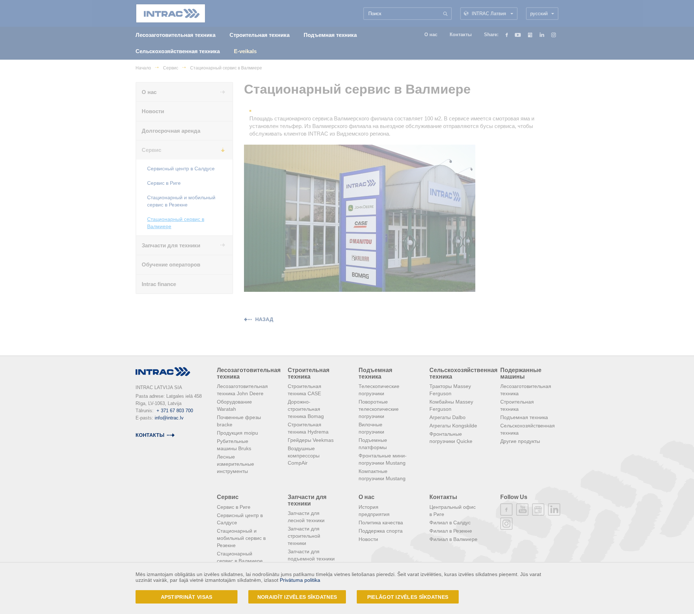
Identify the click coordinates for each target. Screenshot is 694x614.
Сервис (228, 497)
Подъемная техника (375, 373)
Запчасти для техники (307, 500)
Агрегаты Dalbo (447, 417)
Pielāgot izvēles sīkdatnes (407, 597)
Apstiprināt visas (187, 597)
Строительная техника (308, 373)
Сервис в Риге (233, 507)
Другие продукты (520, 441)
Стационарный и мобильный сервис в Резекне (241, 538)
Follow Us (513, 497)
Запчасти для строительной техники (304, 536)
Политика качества (381, 522)
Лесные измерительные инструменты (235, 464)
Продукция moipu (237, 433)
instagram (506, 523)
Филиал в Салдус (450, 522)
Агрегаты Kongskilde (453, 425)
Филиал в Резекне (450, 531)
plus (538, 509)
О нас (366, 497)
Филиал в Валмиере (453, 539)
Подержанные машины (520, 373)
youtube (522, 509)
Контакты (443, 497)
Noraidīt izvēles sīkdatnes (297, 597)
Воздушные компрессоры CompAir (304, 455)
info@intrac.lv (169, 418)
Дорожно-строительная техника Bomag (306, 409)
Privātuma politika (300, 580)
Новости (368, 539)
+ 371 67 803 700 (175, 410)
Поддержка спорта (381, 531)
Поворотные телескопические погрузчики (379, 409)
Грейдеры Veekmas (311, 440)
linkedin (554, 509)
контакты (150, 435)
